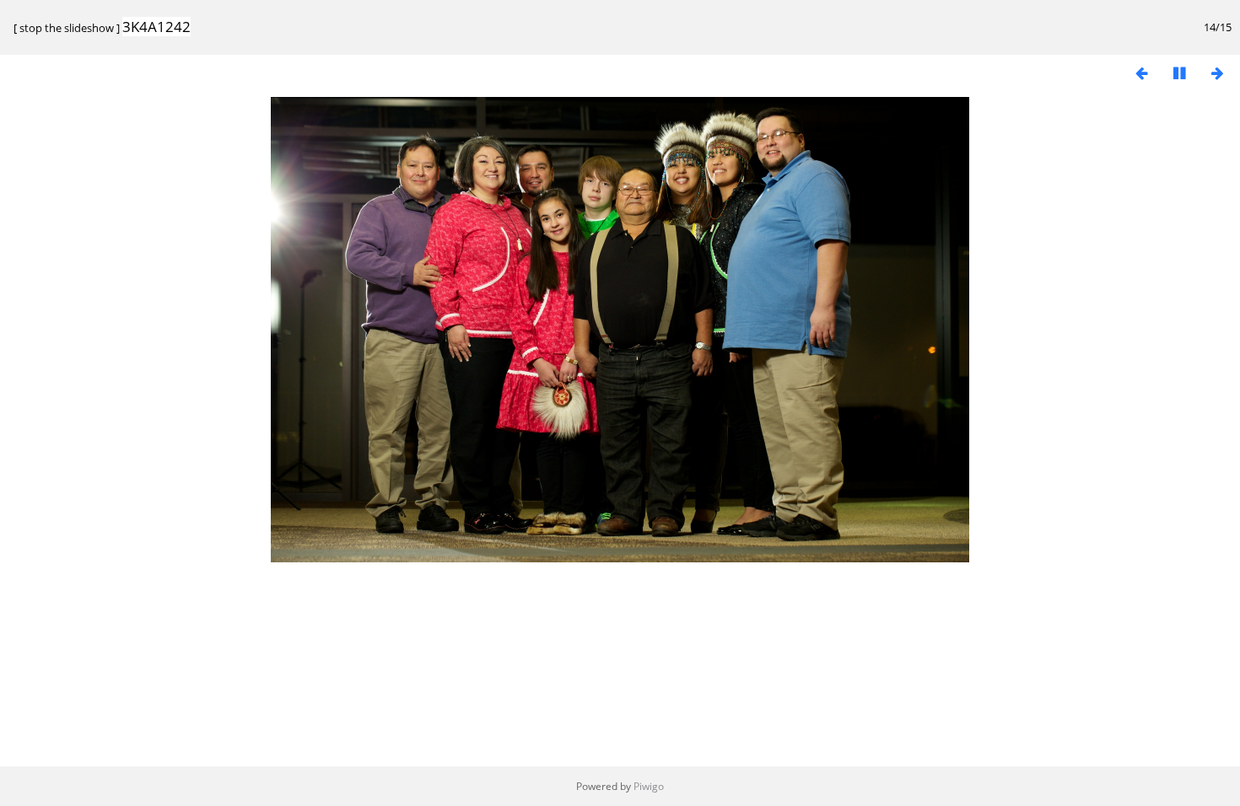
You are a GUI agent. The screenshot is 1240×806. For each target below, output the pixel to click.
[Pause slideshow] (1179, 73)
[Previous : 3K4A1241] (1141, 73)
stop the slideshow (66, 27)
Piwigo (648, 786)
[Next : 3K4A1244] (1217, 73)
